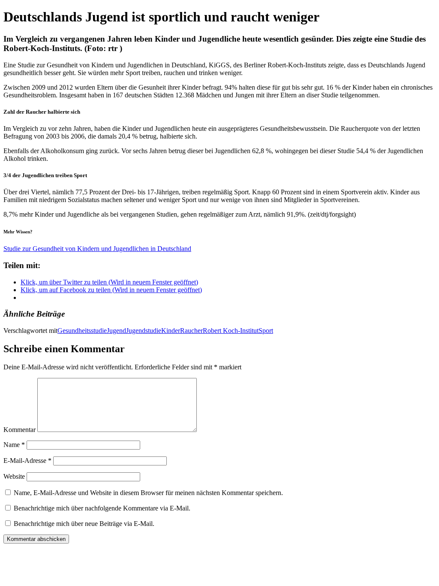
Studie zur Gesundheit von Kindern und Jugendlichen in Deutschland (97, 248)
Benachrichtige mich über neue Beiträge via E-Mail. (84, 523)
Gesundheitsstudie (82, 330)
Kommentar (19, 429)
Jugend (116, 330)
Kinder (170, 330)
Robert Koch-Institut (231, 330)
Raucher (191, 330)
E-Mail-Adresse (27, 460)
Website (14, 476)
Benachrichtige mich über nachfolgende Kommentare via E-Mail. (102, 508)
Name (14, 444)
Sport (266, 330)
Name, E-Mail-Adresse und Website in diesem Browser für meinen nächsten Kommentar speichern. (148, 492)
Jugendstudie (143, 330)
